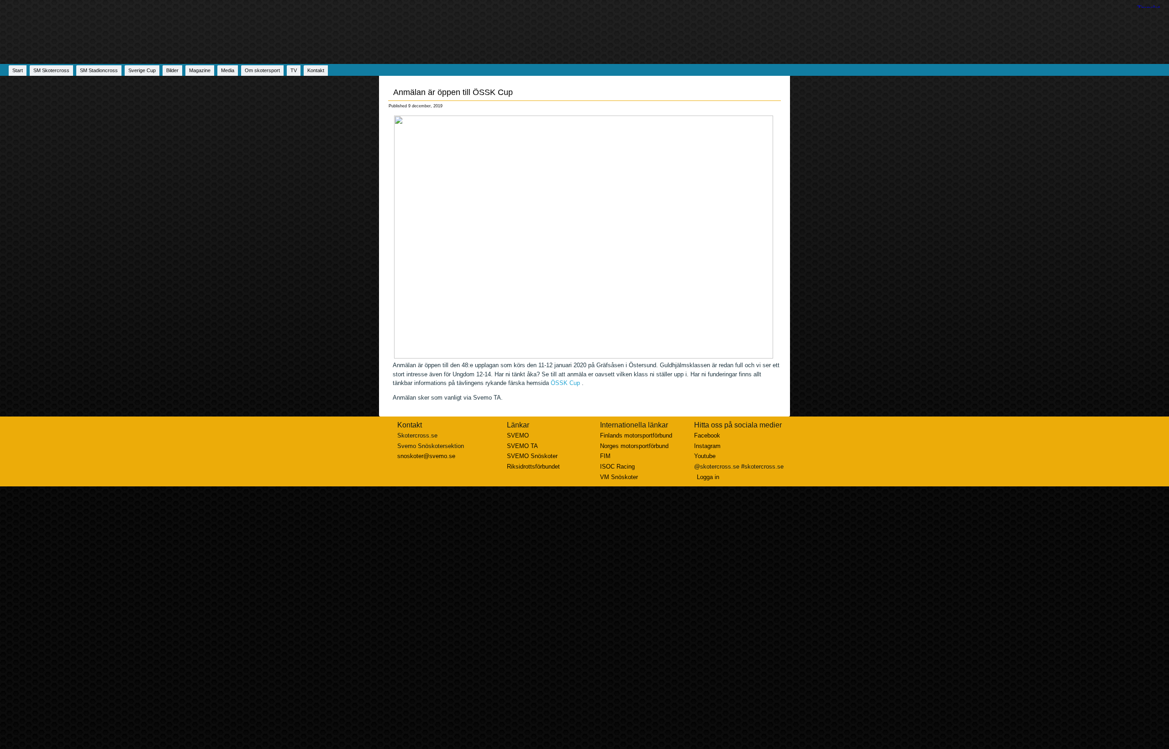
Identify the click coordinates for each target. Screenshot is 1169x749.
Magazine (200, 70)
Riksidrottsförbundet (533, 466)
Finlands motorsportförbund (636, 435)
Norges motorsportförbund (634, 446)
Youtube (705, 456)
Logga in (708, 477)
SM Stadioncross (99, 70)
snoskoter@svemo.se (426, 456)
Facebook (707, 435)
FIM (605, 456)
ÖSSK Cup (565, 383)
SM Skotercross (51, 70)
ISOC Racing (617, 466)
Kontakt (315, 70)
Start (17, 70)
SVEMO (518, 435)
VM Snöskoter (619, 477)
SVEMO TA (522, 446)
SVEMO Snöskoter (532, 456)
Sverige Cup (142, 70)
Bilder (172, 70)
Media (227, 70)
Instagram (707, 446)
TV (293, 70)
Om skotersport (262, 70)
